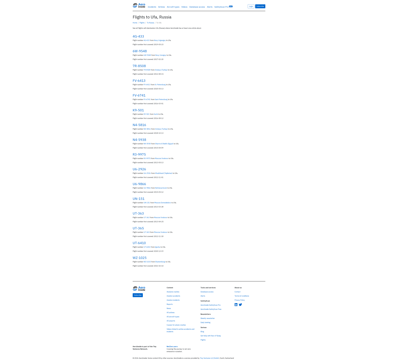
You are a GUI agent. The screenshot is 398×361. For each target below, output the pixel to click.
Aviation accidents (173, 296)
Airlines (161, 6)
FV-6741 (139, 95)
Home (135, 23)
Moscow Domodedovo (162, 203)
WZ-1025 (140, 257)
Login (251, 6)
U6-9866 (139, 184)
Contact (237, 292)
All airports (171, 321)
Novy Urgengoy (160, 40)
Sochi (156, 114)
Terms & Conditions (242, 296)
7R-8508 (139, 66)
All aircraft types (173, 317)
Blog (202, 332)
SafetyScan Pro (223, 6)
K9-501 (138, 110)
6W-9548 (140, 51)
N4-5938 (139, 139)
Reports (170, 304)
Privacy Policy (240, 300)
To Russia (150, 23)
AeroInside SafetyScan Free (211, 309)
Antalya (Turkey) (161, 70)
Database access (197, 6)
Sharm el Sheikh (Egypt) (164, 144)
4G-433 (138, 36)
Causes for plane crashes (176, 325)
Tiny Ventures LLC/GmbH (209, 358)
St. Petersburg (160, 85)
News (169, 308)
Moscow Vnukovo (162, 158)
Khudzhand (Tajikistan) (164, 173)
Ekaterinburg (160, 262)
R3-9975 (139, 154)
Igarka (157, 247)
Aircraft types (173, 6)
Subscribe (260, 6)
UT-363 (138, 213)
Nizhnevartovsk (161, 188)
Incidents (152, 6)
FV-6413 (139, 80)
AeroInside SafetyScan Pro (211, 305)
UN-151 (138, 198)
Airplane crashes (173, 292)
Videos (184, 6)
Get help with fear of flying (211, 336)
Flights (142, 23)
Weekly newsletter (208, 318)
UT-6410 (139, 243)
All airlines (171, 312)
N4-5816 (139, 125)
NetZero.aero (172, 346)
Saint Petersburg (161, 99)
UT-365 (138, 228)
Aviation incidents (173, 300)
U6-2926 (139, 169)
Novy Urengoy (160, 55)
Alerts (209, 6)
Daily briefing (205, 322)
